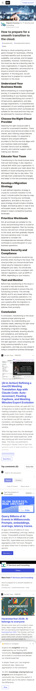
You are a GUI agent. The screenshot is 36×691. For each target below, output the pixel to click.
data (4, 46)
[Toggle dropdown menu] (33, 355)
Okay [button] (5, 687)
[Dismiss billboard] (33, 643)
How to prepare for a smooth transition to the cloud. (16, 585)
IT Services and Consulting (22, 578)
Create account (28, 3)
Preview (18, 480)
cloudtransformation (22, 43)
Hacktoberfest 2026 (9, 632)
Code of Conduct (12, 486)
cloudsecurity (7, 43)
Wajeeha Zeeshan (13, 23)
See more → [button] (7, 553)
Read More (7, 459)
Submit (8, 480)
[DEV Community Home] (7, 3)
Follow (18, 570)
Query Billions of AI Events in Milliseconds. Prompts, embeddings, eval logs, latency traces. (17, 521)
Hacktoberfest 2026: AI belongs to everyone (15, 620)
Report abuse (25, 486)
